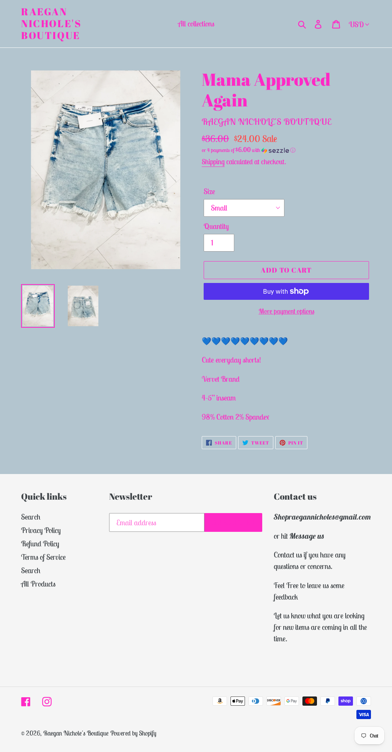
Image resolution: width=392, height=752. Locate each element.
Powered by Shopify (133, 733)
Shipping (213, 161)
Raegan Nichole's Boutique (51, 24)
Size (209, 191)
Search (31, 516)
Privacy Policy (41, 530)
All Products (38, 584)
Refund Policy (40, 543)
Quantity (216, 226)
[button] (286, 150)
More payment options (286, 311)
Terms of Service (43, 557)
